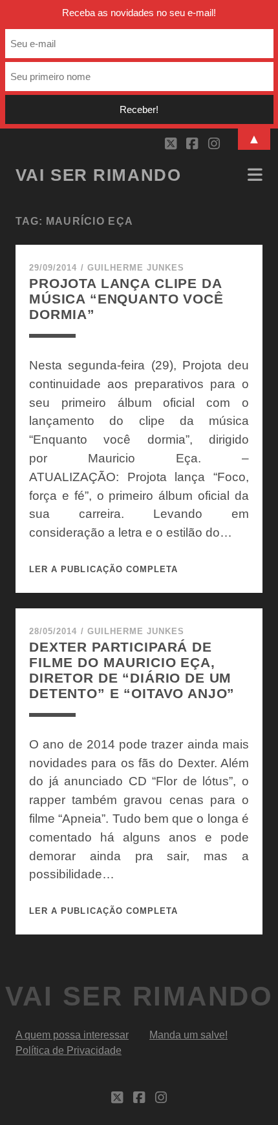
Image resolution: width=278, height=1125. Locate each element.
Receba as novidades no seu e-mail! (139, 12)
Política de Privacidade (69, 1050)
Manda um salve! (188, 1034)
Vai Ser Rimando (98, 175)
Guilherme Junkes (136, 268)
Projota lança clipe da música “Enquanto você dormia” (126, 299)
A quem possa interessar (72, 1034)
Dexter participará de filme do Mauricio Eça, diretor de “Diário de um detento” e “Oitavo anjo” (132, 670)
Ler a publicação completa (103, 569)
